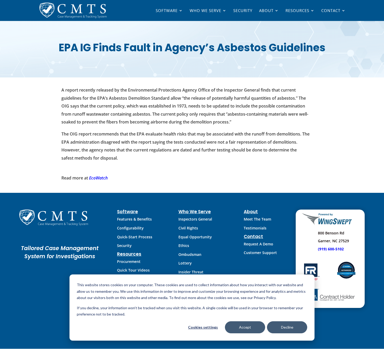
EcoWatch (98, 178)
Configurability (130, 228)
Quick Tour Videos (133, 270)
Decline (287, 327)
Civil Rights (188, 228)
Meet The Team (257, 219)
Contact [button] (330, 11)
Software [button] (167, 11)
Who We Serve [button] (205, 11)
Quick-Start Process (134, 236)
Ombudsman (189, 254)
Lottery (185, 263)
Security (242, 11)
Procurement (129, 261)
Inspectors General (195, 219)
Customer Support (260, 252)
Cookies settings (203, 327)
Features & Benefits (134, 219)
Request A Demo (258, 243)
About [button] (266, 11)
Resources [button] (297, 11)
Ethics (183, 245)
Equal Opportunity (195, 236)
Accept (245, 327)
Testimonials (255, 228)
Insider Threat (190, 271)
